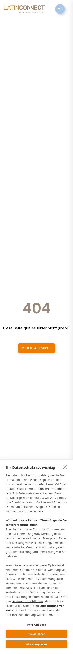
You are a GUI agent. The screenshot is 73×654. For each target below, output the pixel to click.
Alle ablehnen (36, 633)
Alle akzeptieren (36, 644)
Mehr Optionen (36, 624)
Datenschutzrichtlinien (27, 601)
